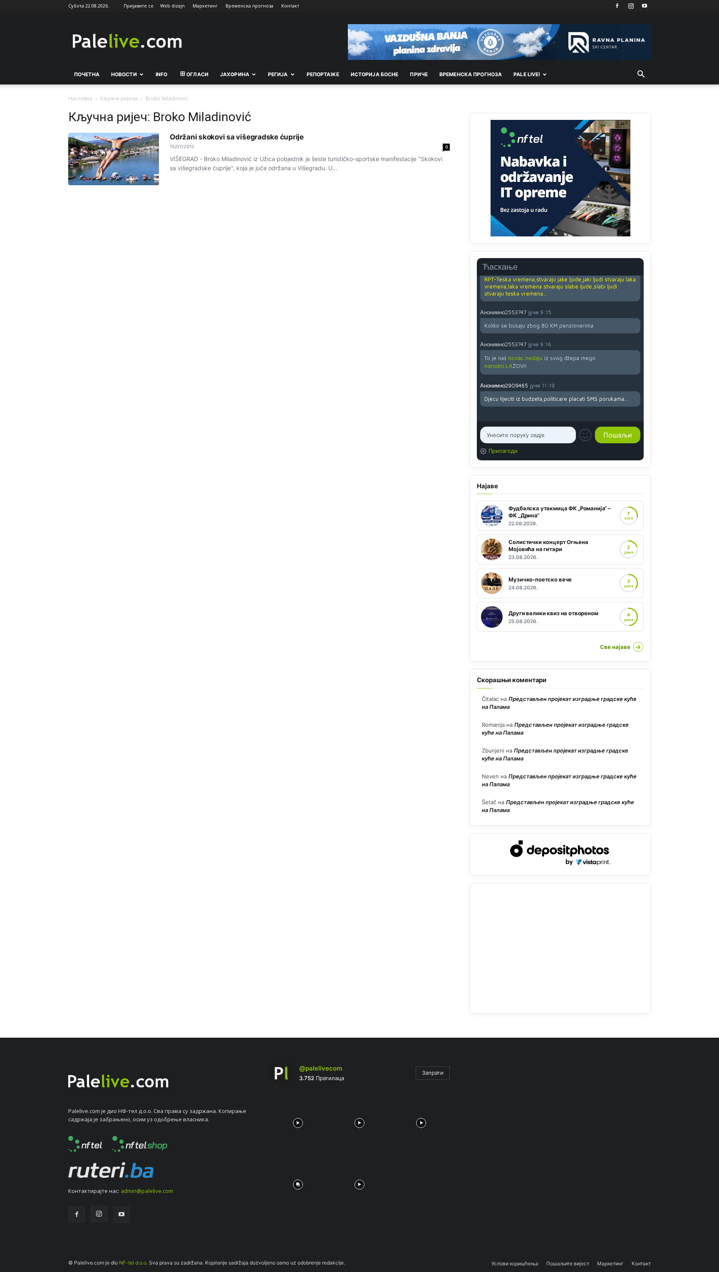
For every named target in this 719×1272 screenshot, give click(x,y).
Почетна (86, 74)
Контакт (290, 5)
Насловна (80, 98)
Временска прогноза (249, 5)
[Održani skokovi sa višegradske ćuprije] (113, 159)
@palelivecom (320, 1068)
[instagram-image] (298, 1121)
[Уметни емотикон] (585, 435)
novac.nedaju (525, 358)
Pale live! (526, 74)
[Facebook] (617, 6)
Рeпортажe (323, 74)
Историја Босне (375, 74)
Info (161, 74)
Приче (419, 74)
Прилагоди (503, 450)
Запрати (433, 1072)
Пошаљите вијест (567, 1263)
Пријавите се (139, 5)
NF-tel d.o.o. (133, 1263)
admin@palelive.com (147, 1191)
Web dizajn (172, 5)
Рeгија (278, 74)
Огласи (197, 74)
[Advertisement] (560, 948)
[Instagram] (631, 6)
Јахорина (234, 74)
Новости (124, 74)
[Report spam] (636, 312)
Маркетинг (205, 5)
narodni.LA (498, 366)
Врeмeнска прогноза (470, 74)
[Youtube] (644, 6)
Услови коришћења (514, 1263)
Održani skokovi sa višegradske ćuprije (237, 137)
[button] (641, 75)
